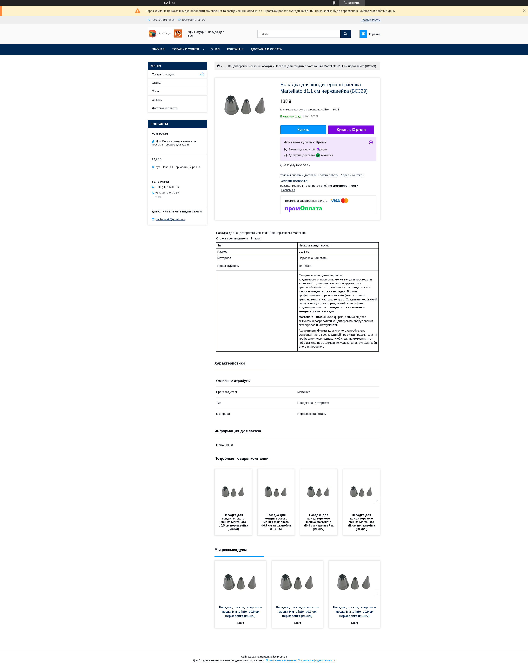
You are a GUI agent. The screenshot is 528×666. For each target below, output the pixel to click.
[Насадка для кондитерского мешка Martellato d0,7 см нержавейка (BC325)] (276, 489)
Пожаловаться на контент (281, 660)
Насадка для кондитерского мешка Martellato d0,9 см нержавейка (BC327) (319, 522)
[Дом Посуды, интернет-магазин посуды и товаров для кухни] (165, 38)
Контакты (235, 49)
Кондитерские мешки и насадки (250, 66)
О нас (215, 49)
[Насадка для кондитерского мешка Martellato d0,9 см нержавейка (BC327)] (318, 489)
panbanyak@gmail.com (170, 219)
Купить (303, 129)
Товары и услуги (185, 49)
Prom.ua (282, 656)
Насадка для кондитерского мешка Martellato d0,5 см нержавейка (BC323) (234, 522)
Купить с (344, 129)
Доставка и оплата (266, 49)
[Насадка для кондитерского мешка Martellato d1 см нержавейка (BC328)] (361, 489)
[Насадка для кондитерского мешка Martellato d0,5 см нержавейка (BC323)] (233, 489)
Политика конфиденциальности (316, 660)
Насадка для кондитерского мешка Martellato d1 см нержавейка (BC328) (362, 522)
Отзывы (157, 99)
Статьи (156, 82)
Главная (158, 49)
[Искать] (345, 34)
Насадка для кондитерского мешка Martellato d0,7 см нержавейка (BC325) (276, 522)
